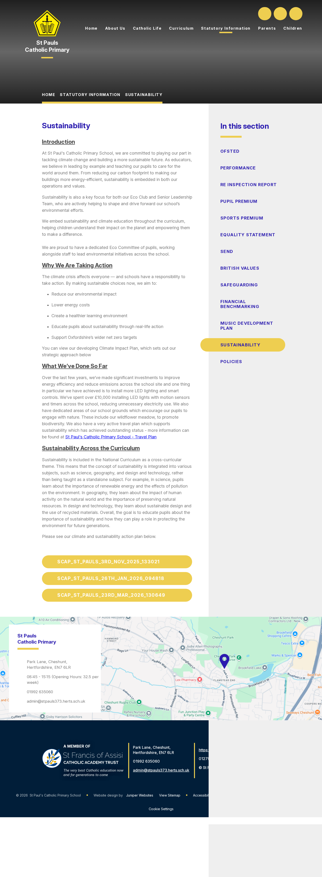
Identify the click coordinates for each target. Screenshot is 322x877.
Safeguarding (239, 284)
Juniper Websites (139, 795)
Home (48, 94)
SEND (226, 251)
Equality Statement (248, 234)
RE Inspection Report (248, 184)
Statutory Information (90, 94)
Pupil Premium (239, 201)
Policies (231, 361)
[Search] (265, 13)
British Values (239, 268)
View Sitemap (169, 795)
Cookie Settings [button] (161, 809)
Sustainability (143, 94)
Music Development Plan (246, 326)
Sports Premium (241, 218)
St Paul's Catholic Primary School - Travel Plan (111, 436)
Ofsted (230, 151)
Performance (238, 167)
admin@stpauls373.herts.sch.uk (56, 701)
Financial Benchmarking (239, 304)
